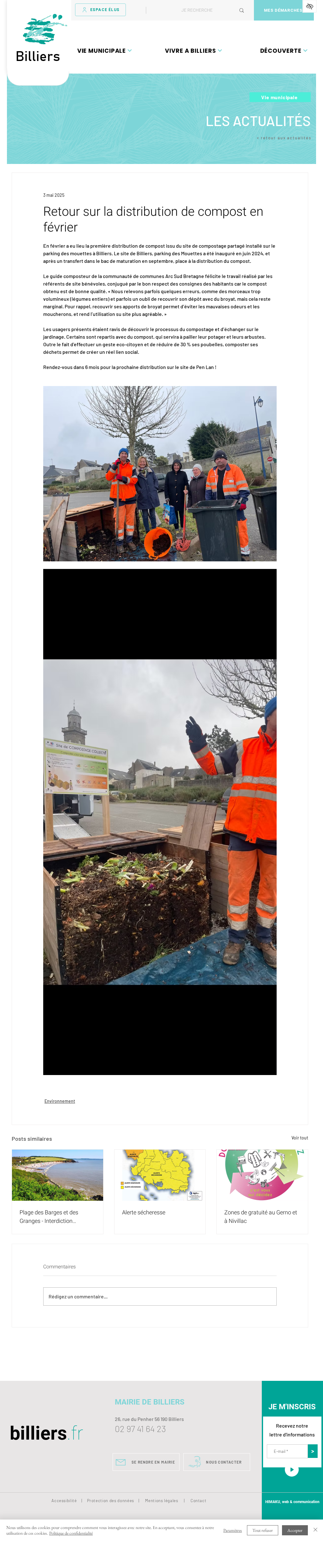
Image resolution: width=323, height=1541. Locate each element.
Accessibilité (64, 1500)
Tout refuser (262, 1530)
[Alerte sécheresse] (160, 1175)
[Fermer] (315, 1530)
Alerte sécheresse (143, 1212)
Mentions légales (161, 1500)
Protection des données (110, 1500)
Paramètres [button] (232, 1530)
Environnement (59, 1101)
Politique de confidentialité (71, 1533)
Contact (199, 1500)
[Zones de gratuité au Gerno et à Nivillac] (262, 1175)
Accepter (294, 1530)
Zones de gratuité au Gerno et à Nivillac (260, 1216)
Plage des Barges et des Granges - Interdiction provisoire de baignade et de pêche (54, 1216)
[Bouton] (38, 78)
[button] (104, 50)
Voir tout (299, 1137)
